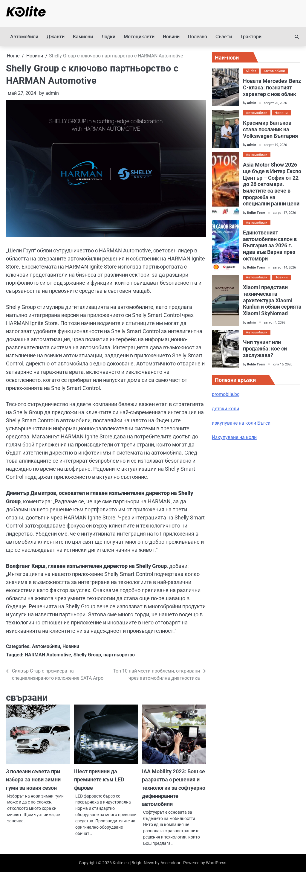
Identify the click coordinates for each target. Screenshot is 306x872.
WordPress (216, 862)
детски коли (225, 408)
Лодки (108, 36)
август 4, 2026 (274, 322)
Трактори (250, 36)
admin (52, 93)
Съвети (223, 36)
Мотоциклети (139, 36)
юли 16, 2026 (282, 364)
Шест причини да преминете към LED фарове (99, 779)
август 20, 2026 (275, 103)
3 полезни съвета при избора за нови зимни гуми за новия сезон (33, 779)
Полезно (197, 36)
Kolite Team (256, 213)
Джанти (56, 36)
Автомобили (24, 36)
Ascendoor (170, 862)
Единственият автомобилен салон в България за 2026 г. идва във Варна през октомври (270, 245)
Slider (251, 71)
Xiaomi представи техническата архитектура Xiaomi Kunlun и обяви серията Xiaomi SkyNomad (272, 300)
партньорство (119, 655)
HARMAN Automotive (48, 655)
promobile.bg (226, 394)
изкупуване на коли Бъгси (241, 423)
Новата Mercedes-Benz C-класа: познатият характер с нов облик (272, 87)
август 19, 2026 (275, 145)
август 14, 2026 (284, 267)
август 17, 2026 (284, 213)
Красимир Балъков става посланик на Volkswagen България (270, 129)
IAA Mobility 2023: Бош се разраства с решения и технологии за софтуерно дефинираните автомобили (173, 787)
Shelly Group (87, 655)
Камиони (83, 36)
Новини (171, 36)
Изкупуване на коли (234, 437)
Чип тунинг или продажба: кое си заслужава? (265, 348)
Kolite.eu (121, 862)
